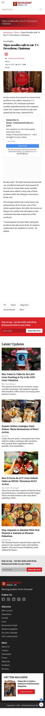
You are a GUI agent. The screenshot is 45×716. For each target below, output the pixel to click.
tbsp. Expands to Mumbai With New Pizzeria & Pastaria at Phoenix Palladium (21, 533)
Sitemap (5, 669)
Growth (5, 618)
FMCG (22, 310)
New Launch (7, 610)
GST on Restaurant (10, 636)
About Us (6, 646)
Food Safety (8, 41)
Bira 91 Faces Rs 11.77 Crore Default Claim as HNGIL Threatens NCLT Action (20, 481)
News (17, 32)
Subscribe (6, 661)
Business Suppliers (10, 629)
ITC (4, 305)
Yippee (13, 305)
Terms (4, 658)
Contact (5, 650)
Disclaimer (6, 654)
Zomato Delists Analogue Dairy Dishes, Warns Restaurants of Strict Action (20, 429)
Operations (6, 614)
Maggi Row (24, 305)
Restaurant (8, 32)
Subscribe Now (26, 692)
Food (4, 621)
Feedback (6, 665)
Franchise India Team (16, 58)
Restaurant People (9, 625)
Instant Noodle (9, 310)
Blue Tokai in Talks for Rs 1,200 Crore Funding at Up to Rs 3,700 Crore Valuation (18, 377)
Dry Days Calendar (9, 633)
